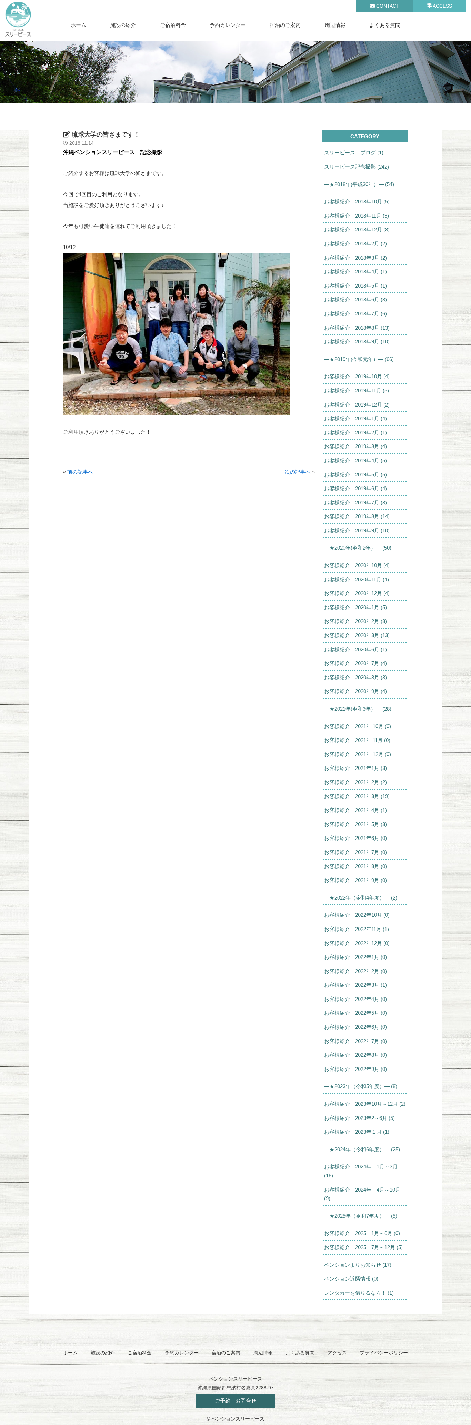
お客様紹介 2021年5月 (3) (355, 824)
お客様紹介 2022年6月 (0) (355, 1027)
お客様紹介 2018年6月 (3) (355, 299)
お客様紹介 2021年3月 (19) (357, 796)
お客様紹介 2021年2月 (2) (355, 782)
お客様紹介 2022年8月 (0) (355, 1055)
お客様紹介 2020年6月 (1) (355, 649)
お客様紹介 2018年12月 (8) (357, 229)
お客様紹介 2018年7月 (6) (355, 314)
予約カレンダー (228, 25)
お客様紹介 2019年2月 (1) (355, 432)
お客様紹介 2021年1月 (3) (355, 768)
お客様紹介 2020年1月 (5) (355, 607)
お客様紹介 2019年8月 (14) (357, 516)
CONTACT (387, 6)
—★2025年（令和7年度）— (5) (360, 1216)
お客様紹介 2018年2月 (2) (355, 244)
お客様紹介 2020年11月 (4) (356, 579)
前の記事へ (80, 472)
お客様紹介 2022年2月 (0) (355, 971)
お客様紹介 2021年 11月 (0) (357, 740)
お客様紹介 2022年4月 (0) (355, 999)
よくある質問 (384, 25)
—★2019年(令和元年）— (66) (359, 359)
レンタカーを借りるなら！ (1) (359, 1293)
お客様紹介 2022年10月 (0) (357, 915)
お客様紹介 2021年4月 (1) (355, 810)
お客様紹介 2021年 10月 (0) (357, 726)
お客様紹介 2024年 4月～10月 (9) (362, 1194)
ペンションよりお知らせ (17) (357, 1265)
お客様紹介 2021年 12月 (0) (357, 754)
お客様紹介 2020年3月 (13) (357, 635)
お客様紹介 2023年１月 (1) (356, 1132)
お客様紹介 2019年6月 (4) (355, 488)
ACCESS (442, 6)
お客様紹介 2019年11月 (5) (356, 390)
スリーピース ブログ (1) (353, 152)
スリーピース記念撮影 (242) (356, 167)
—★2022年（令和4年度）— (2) (360, 898)
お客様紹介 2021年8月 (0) (355, 866)
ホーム (78, 25)
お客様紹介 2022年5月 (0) (355, 1013)
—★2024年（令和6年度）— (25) (362, 1149)
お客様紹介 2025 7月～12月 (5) (363, 1247)
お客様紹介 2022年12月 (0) (357, 943)
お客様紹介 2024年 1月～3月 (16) (361, 1171)
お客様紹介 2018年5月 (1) (355, 286)
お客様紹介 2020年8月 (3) (355, 677)
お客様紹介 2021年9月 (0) (355, 880)
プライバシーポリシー (384, 1352)
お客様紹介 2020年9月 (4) (355, 691)
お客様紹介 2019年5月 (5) (355, 475)
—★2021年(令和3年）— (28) (357, 709)
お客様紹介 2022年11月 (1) (356, 929)
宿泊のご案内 (285, 25)
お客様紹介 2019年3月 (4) (355, 446)
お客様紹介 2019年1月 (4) (355, 418)
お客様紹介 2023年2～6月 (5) (359, 1118)
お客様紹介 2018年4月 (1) (355, 271)
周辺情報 (335, 25)
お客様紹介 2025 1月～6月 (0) (362, 1233)
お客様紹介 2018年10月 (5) (357, 201)
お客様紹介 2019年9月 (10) (357, 530)
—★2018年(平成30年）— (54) (359, 184)
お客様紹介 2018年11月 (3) (356, 216)
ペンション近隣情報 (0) (351, 1279)
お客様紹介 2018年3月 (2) (355, 258)
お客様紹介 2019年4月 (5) (355, 460)
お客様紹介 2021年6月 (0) (355, 838)
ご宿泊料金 (173, 25)
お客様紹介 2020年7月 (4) (355, 663)
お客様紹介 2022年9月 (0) (355, 1069)
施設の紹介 (123, 25)
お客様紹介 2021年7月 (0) (355, 852)
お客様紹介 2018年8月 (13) (357, 328)
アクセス (337, 1352)
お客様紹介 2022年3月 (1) (355, 985)
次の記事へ (298, 472)
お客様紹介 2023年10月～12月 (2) (364, 1104)
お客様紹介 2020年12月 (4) (357, 593)
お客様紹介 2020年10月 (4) (357, 565)
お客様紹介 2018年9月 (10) (357, 341)
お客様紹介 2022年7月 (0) (355, 1041)
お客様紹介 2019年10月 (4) (357, 376)
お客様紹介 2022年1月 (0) (355, 957)
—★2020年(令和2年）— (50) (357, 548)
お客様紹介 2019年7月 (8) (355, 502)
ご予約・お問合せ (235, 1401)
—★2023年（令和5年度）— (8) (360, 1086)
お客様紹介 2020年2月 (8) (355, 621)
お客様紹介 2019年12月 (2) (357, 405)
